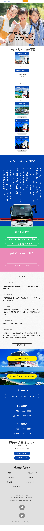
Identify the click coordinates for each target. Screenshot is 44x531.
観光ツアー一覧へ (22, 265)
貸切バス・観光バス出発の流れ (22, 239)
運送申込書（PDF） (22, 453)
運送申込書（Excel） (22, 458)
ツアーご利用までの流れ (22, 244)
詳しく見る (22, 66)
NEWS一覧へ (22, 345)
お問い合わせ (30, 482)
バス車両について (31, 473)
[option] (22, 24)
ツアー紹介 (29, 477)
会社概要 (9, 482)
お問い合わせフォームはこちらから (22, 396)
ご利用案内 (10, 477)
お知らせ (9, 473)
